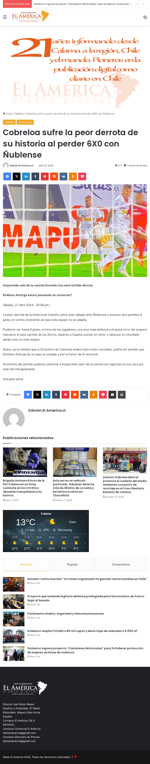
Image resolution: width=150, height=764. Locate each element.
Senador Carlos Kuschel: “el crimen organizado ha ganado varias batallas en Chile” (87, 579)
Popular (72, 564)
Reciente (26, 564)
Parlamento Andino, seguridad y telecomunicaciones (65, 614)
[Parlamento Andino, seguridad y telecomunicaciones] (13, 619)
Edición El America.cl (21, 165)
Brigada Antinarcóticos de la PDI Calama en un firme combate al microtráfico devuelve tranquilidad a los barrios (24, 488)
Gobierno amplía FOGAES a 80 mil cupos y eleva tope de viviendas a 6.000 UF (82, 631)
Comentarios (121, 564)
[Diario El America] (30, 17)
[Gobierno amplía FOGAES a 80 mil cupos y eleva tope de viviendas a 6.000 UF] (13, 636)
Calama (18, 113)
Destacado (25, 122)
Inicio (8, 113)
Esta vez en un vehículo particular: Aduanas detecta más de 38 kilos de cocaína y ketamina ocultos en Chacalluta (73, 488)
